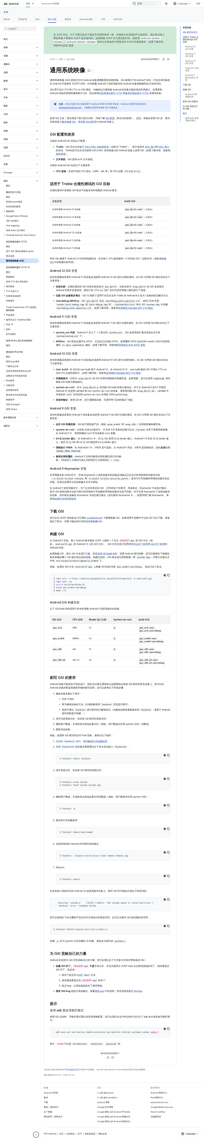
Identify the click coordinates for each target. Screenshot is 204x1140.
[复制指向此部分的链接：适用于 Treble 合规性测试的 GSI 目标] (113, 184)
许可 (80, 1134)
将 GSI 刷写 (89, 121)
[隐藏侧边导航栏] (36, 1135)
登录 (198, 3)
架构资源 (60, 154)
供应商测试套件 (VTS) (110, 93)
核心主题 (52, 19)
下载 (87, 553)
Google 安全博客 (105, 1107)
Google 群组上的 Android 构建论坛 (113, 1116)
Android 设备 (86, 19)
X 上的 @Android (105, 1092)
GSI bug (138, 991)
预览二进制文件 (51, 1107)
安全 (37, 19)
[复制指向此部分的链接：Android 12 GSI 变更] (80, 271)
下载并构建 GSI (67, 121)
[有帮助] (163, 59)
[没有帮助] (168, 59)
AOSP (52, 59)
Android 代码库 (51, 1092)
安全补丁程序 (141, 544)
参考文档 (118, 19)
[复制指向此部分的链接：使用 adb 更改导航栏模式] (86, 1010)
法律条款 (70, 1134)
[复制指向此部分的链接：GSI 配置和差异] (78, 134)
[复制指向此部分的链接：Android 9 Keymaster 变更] (89, 469)
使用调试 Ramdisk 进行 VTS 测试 (135, 308)
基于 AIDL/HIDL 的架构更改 (94, 146)
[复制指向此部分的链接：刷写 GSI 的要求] (79, 678)
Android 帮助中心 (159, 1092)
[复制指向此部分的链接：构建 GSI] (67, 534)
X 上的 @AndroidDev (107, 1097)
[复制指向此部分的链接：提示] (60, 1004)
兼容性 (68, 19)
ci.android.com (95, 517)
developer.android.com (70, 107)
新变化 (7, 19)
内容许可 (73, 1069)
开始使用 (22, 19)
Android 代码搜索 (50, 3)
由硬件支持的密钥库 (65, 498)
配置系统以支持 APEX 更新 (130, 345)
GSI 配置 (110, 118)
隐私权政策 (90, 1134)
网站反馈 (102, 1134)
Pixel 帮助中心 (157, 1097)
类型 (138, 118)
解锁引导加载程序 (97, 741)
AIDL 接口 (150, 146)
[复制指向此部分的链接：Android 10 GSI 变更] (81, 354)
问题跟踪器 (156, 1116)
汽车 (103, 19)
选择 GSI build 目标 (107, 553)
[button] (17, 47)
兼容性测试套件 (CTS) (137, 93)
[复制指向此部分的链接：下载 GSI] (67, 511)
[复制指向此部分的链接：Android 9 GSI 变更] (79, 408)
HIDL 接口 (163, 146)
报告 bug (99, 991)
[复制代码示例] (168, 575)
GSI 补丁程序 (158, 544)
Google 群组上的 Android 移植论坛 (113, 1121)
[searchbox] (20, 28)
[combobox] (146, 3)
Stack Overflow (158, 1111)
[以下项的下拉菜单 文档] (34, 3)
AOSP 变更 (67, 45)
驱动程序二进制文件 (53, 1116)
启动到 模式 (68, 741)
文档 (28, 3)
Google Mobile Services (162, 1107)
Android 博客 (103, 1102)
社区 (61, 1134)
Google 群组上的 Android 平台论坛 (113, 1111)
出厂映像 (48, 1111)
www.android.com (159, 1102)
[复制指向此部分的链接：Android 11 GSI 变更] (80, 317)
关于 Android (50, 1134)
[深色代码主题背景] (165, 575)
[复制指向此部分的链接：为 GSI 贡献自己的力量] (89, 954)
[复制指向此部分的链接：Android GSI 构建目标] (83, 602)
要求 (46, 1097)
